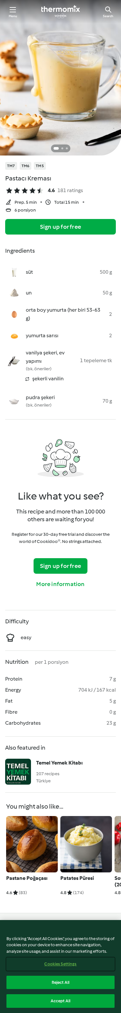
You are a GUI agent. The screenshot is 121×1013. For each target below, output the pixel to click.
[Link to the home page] (60, 11)
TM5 (40, 166)
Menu (13, 16)
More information (60, 584)
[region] (60, 966)
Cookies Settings (60, 963)
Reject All (60, 982)
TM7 (11, 166)
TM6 (26, 166)
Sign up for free (60, 226)
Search (108, 16)
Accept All (60, 1000)
